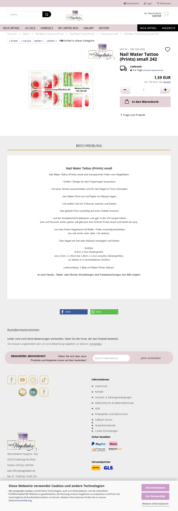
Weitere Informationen (155, 503)
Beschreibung (89, 145)
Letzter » (52, 40)
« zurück (26, 40)
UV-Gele (30, 28)
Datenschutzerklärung (20, 500)
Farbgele (47, 28)
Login (149, 3)
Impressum (101, 386)
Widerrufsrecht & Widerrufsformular (114, 403)
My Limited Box (68, 28)
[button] (125, 90)
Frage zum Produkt (134, 115)
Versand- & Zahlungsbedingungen (113, 397)
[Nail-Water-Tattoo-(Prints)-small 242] (61, 87)
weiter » (38, 40)
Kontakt (99, 391)
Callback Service (103, 419)
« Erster (13, 40)
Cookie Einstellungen (106, 431)
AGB (97, 408)
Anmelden (96, 343)
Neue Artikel (11, 28)
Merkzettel (165, 3)
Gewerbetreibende (105, 425)
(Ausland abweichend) (153, 70)
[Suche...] (46, 14)
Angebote (168, 28)
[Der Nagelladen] (74, 15)
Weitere (104, 28)
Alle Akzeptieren (155, 487)
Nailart (89, 28)
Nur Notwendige (155, 496)
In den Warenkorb (145, 102)
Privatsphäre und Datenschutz (111, 414)
